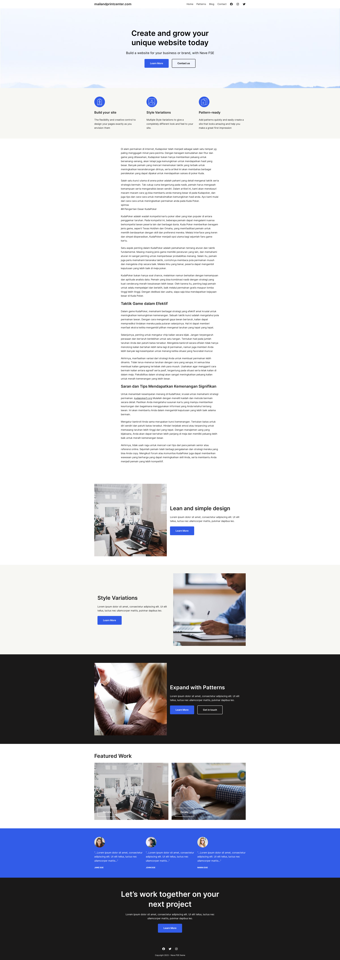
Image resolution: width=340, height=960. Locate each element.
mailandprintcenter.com (112, 4)
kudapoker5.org (143, 398)
